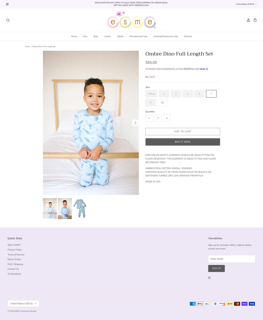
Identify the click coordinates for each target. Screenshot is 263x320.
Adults (120, 36)
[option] (91, 123)
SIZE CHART (14, 245)
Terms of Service (16, 254)
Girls (85, 36)
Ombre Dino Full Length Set (43, 46)
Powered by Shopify (28, 311)
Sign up (216, 268)
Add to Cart (182, 131)
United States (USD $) (245, 4)
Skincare (188, 36)
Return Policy (14, 259)
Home (74, 36)
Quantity (150, 111)
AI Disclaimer (14, 273)
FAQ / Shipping (15, 264)
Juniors (107, 36)
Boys (95, 36)
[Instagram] (7, 4)
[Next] (135, 123)
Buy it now (183, 141)
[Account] (247, 20)
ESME (152, 76)
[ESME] (131, 20)
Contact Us (13, 268)
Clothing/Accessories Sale (165, 36)
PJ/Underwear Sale (138, 36)
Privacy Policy (15, 249)
